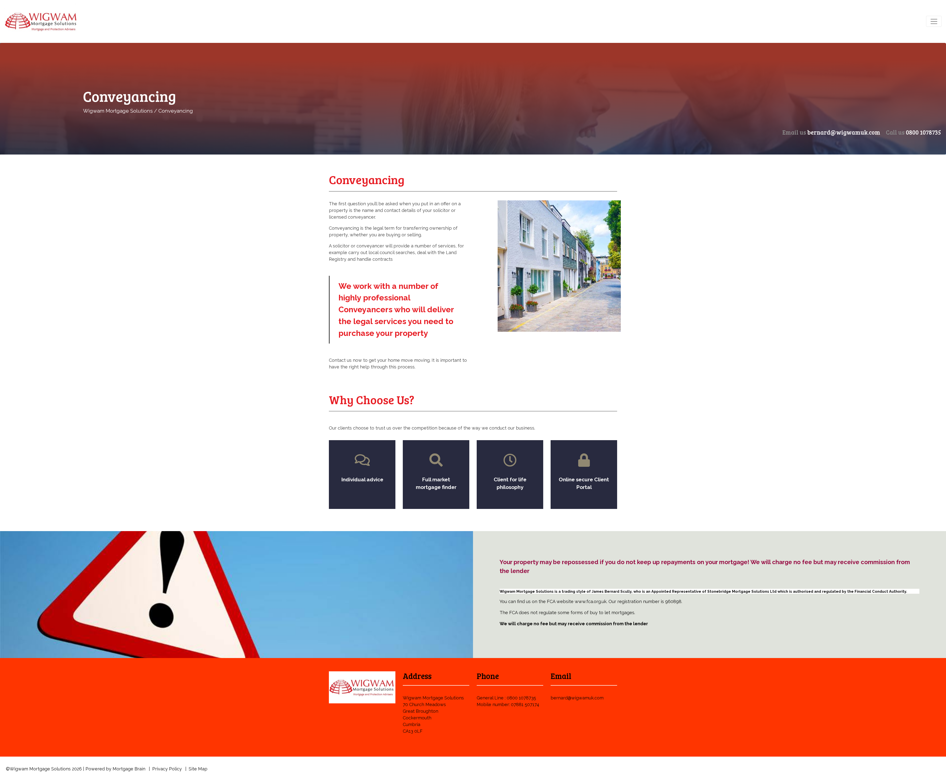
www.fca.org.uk (591, 601)
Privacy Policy (167, 768)
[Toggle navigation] (934, 21)
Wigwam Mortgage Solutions (118, 111)
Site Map (198, 768)
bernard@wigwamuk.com (843, 132)
